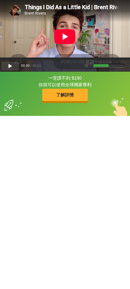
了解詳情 (65, 94)
